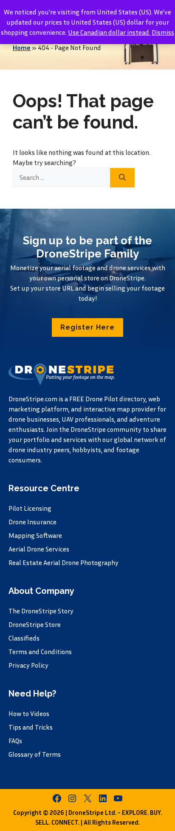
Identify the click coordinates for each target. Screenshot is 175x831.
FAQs (15, 740)
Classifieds (24, 638)
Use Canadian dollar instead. (109, 32)
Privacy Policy (28, 665)
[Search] (122, 177)
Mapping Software (35, 535)
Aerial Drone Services (38, 549)
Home (22, 47)
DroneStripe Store (34, 624)
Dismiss (163, 32)
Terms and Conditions (40, 651)
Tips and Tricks (30, 727)
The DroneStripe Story (40, 611)
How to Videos (28, 713)
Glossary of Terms (34, 754)
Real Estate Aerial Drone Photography (63, 562)
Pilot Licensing (29, 508)
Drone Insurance (32, 522)
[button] (87, 327)
